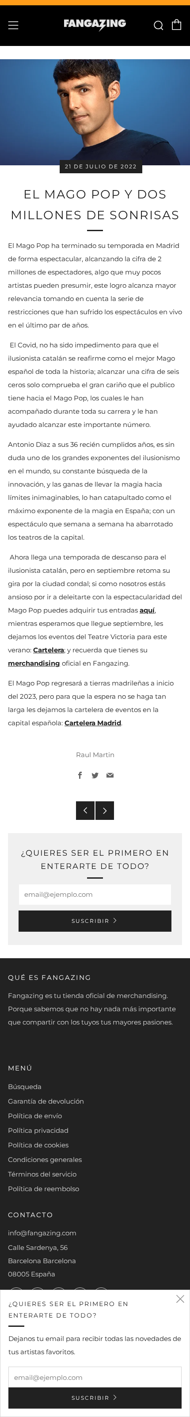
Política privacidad (38, 1130)
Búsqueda (25, 1086)
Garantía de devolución (46, 1101)
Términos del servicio (42, 1174)
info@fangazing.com (42, 1233)
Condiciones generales (45, 1159)
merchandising (34, 663)
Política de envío (35, 1116)
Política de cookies (38, 1145)
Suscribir (91, 921)
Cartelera (48, 650)
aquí (147, 610)
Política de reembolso (43, 1189)
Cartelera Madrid (93, 723)
